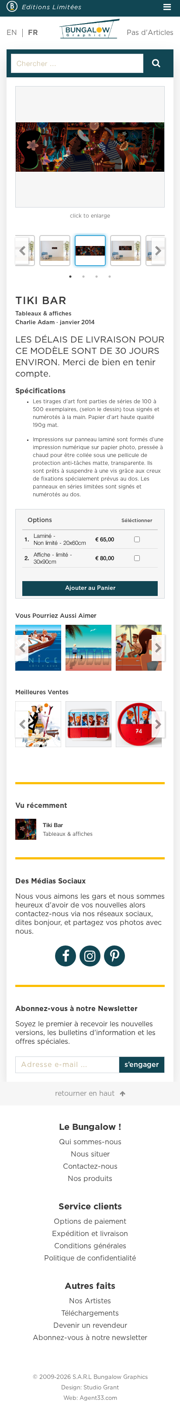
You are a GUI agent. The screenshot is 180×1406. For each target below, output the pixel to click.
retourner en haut (84, 1093)
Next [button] (158, 251)
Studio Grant (101, 1388)
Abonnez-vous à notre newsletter (90, 1337)
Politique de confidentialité (90, 1258)
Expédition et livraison (90, 1233)
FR (33, 32)
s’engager (142, 1064)
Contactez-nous (90, 1166)
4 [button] (109, 276)
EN (12, 32)
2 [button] (83, 276)
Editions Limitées (52, 6)
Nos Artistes (90, 1301)
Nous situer (90, 1154)
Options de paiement (90, 1221)
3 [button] (96, 276)
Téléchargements (90, 1313)
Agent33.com (98, 1398)
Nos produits (90, 1178)
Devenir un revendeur (90, 1325)
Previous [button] (21, 251)
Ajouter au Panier (90, 588)
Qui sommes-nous (90, 1142)
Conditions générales (90, 1246)
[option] (90, 147)
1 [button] (70, 276)
